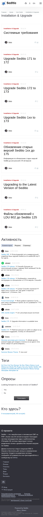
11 (37, 131)
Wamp (31, 369)
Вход (5, 487)
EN (34, 3)
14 (37, 42)
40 (37, 168)
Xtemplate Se (13, 370)
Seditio (30, 367)
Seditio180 (13, 369)
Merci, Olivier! (21, 510)
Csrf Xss (10, 365)
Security (25, 367)
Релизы (5, 464)
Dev (23, 365)
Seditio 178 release (8, 278)
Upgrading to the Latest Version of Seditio (20, 186)
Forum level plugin (7, 301)
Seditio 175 (5, 321)
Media (11, 367)
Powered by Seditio (21, 508)
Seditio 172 (5, 330)
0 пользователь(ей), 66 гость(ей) (13, 413)
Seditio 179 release (8, 266)
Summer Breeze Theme (9, 352)
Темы (5, 469)
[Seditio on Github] (26, 3)
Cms (5, 365)
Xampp (36, 369)
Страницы (26, 245)
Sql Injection (24, 369)
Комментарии (7, 245)
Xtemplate (4, 370)
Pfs (15, 367)
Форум (5, 474)
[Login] (30, 3)
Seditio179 (5, 369)
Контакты (6, 476)
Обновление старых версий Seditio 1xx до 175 (19, 150)
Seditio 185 (5, 254)
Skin (18, 369)
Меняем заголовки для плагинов (13, 340)
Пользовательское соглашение (11, 493)
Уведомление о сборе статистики (21, 500)
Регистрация (8, 490)
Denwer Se (18, 365)
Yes (5, 390)
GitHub (15, 457)
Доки (4, 471)
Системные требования (21, 32)
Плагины (6, 467)
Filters (27, 365)
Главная (6, 462)
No (5, 393)
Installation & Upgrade (11, 28)
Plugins (19, 367)
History (32, 365)
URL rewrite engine (8, 313)
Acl (2, 365)
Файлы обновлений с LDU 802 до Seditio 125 (20, 215)
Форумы (18, 245)
